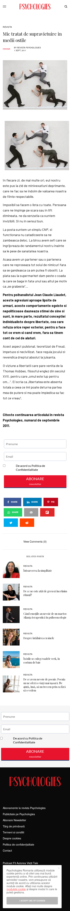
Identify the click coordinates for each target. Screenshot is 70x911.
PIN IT (37, 145)
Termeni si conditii (13, 832)
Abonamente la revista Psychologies (24, 808)
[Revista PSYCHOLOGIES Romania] (35, 6)
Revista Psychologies (29, 47)
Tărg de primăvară (14, 826)
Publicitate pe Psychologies (19, 814)
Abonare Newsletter (14, 820)
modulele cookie (16, 889)
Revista (7, 27)
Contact (7, 850)
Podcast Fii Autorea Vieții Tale (20, 863)
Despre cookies (12, 838)
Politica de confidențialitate (18, 844)
